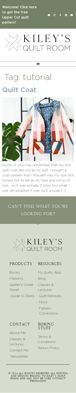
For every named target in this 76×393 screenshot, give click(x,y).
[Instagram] (54, 15)
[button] (38, 63)
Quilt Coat (19, 90)
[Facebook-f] (60, 15)
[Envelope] (48, 15)
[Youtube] (71, 15)
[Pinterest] (66, 15)
